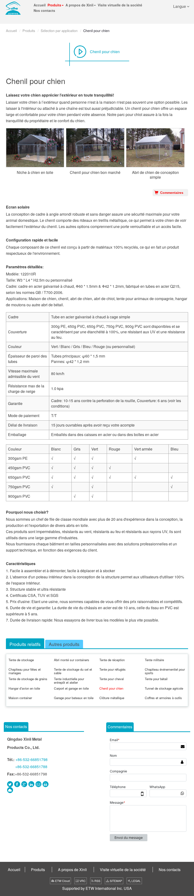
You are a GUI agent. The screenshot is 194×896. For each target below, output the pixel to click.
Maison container (20, 698)
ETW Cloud (62, 881)
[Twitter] (10, 784)
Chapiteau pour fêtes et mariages (25, 671)
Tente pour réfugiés (112, 669)
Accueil (11, 30)
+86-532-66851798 (31, 759)
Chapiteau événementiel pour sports (165, 671)
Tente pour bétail (156, 679)
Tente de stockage (21, 660)
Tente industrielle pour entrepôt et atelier (69, 681)
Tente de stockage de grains (28, 679)
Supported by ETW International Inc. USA (97, 888)
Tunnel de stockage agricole (164, 688)
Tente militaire (154, 660)
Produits (28, 30)
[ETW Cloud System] (10, 790)
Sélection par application (59, 30)
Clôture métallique (111, 698)
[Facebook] (17, 784)
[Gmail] (38, 784)
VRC (82, 881)
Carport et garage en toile (71, 688)
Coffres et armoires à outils (163, 698)
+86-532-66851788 (31, 766)
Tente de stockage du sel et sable (73, 671)
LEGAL (136, 881)
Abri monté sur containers (71, 660)
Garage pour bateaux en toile (73, 698)
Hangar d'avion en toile (24, 688)
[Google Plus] (24, 784)
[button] (56, 5)
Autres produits (64, 644)
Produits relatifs (25, 644)
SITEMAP (115, 881)
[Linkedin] (31, 784)
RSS (97, 881)
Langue (180, 6)
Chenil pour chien (105, 51)
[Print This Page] (45, 784)
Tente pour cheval (111, 679)
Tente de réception (112, 660)
